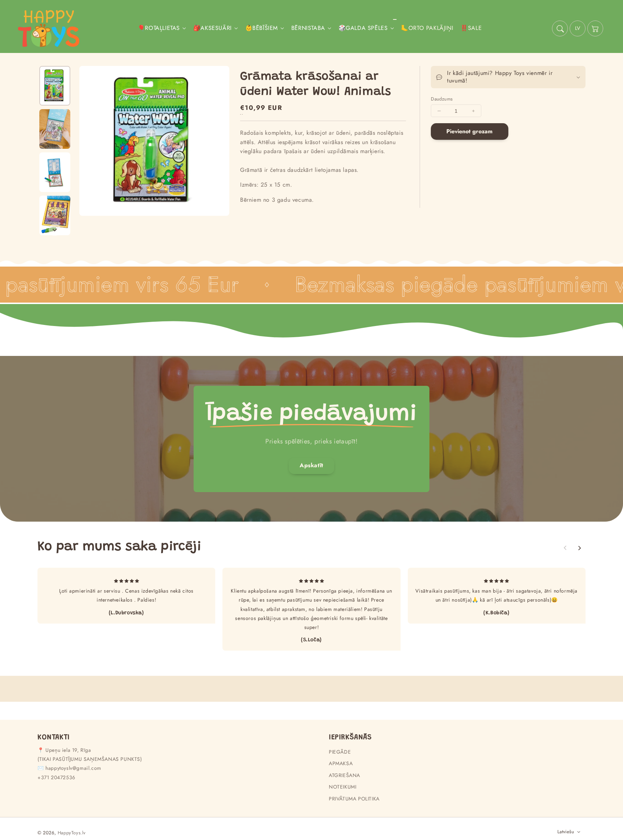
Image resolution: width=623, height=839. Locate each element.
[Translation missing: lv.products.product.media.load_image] (54, 86)
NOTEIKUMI (342, 786)
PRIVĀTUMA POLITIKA (354, 798)
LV (577, 28)
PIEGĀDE (340, 751)
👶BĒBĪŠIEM (261, 28)
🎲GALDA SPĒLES (363, 28)
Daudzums (441, 98)
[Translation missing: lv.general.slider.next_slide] (55, 230)
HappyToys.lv (72, 832)
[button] (560, 28)
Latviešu (565, 831)
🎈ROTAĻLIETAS (159, 28)
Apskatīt (311, 465)
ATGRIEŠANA (344, 775)
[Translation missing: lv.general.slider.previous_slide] (565, 548)
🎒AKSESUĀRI (212, 28)
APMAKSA (341, 763)
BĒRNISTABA (308, 28)
